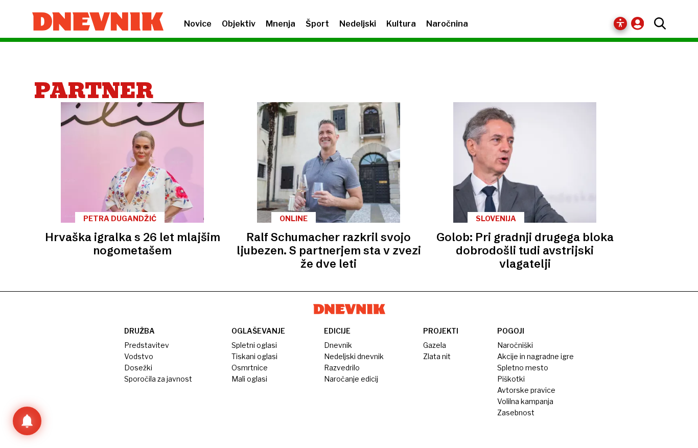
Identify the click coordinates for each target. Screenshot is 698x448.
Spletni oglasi (254, 345)
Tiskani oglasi (254, 356)
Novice (198, 24)
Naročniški (515, 345)
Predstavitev (146, 345)
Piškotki (511, 378)
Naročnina (447, 24)
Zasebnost (515, 412)
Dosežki (138, 367)
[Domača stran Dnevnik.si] (93, 22)
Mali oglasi (249, 378)
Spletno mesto (522, 367)
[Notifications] (27, 421)
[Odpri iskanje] (657, 23)
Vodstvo (138, 356)
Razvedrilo (342, 367)
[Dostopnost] (620, 23)
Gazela (434, 345)
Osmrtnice (249, 367)
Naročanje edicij (351, 378)
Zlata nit (437, 356)
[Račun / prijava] (640, 23)
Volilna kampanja (525, 401)
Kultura (401, 24)
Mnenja (280, 24)
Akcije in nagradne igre (535, 356)
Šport (317, 24)
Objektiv (238, 24)
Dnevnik (338, 345)
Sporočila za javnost (158, 378)
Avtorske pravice (526, 390)
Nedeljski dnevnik (354, 356)
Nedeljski (357, 24)
